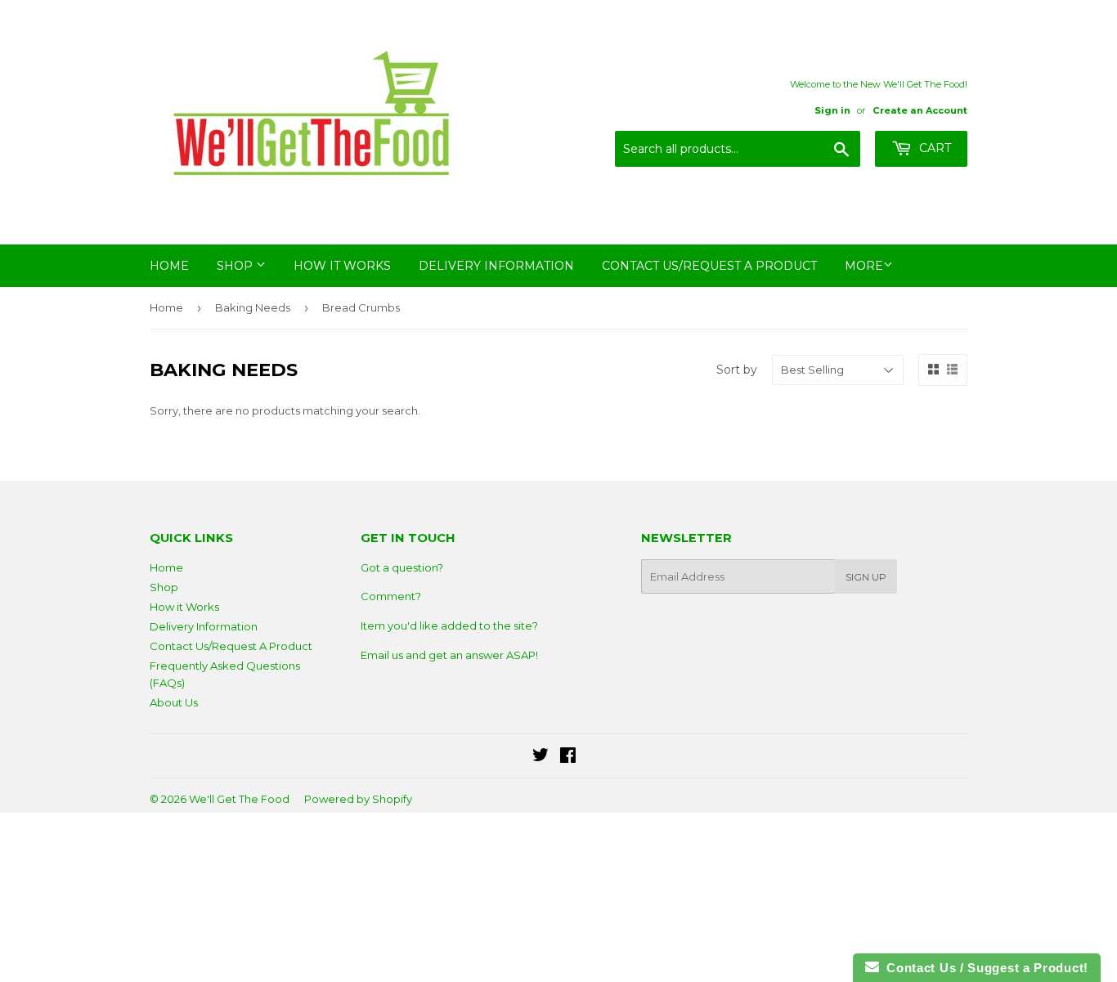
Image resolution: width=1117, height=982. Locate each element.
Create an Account (920, 110)
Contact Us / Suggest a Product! (983, 968)
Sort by (736, 369)
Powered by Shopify (358, 798)
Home (169, 265)
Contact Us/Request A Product (709, 265)
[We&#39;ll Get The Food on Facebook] (567, 757)
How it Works (342, 265)
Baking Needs (252, 307)
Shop (236, 265)
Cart (933, 148)
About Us (174, 702)
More (864, 265)
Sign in (832, 110)
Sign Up (866, 577)
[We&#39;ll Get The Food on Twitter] (540, 757)
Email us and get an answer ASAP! (449, 654)
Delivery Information (496, 265)
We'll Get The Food (239, 798)
